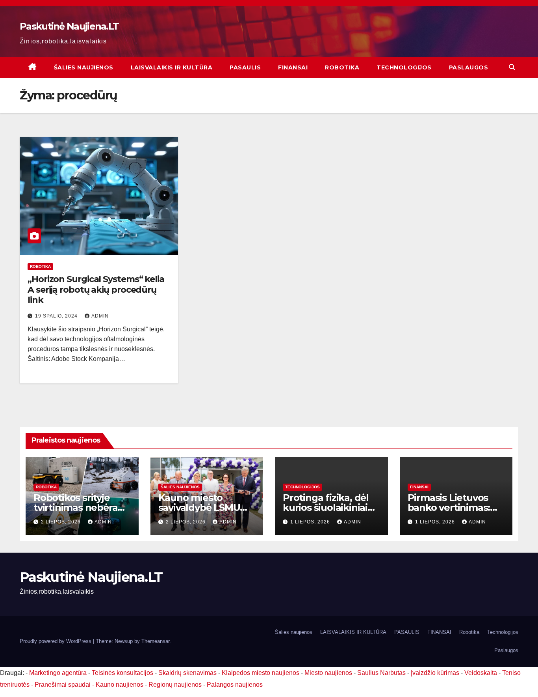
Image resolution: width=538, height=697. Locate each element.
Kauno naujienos (119, 684)
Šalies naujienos (83, 67)
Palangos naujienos (235, 684)
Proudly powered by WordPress (56, 641)
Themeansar (155, 641)
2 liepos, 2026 (61, 522)
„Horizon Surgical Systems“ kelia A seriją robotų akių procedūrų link (96, 289)
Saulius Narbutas (381, 672)
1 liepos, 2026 (311, 522)
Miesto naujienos (328, 672)
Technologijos (404, 67)
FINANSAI (293, 67)
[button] (512, 67)
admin (100, 316)
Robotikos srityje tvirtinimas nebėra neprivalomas (75, 507)
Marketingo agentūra (58, 672)
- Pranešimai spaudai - (63, 684)
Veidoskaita (480, 672)
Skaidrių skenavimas (187, 672)
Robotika (342, 67)
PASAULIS (245, 67)
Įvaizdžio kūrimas (435, 672)
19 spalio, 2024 (57, 316)
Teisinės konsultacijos (122, 672)
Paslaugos (468, 67)
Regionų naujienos (175, 684)
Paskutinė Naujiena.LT (69, 26)
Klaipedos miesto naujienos (260, 672)
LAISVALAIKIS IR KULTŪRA (172, 67)
